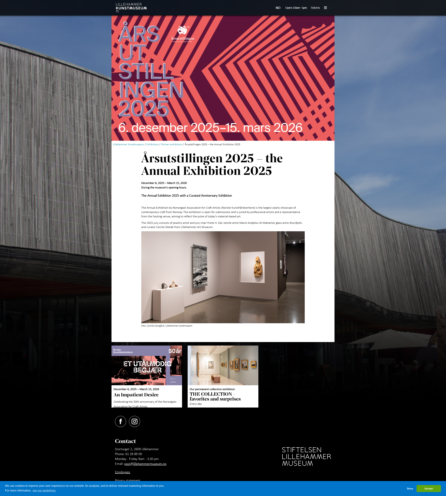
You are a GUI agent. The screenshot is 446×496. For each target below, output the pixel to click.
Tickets (315, 7)
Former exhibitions (171, 144)
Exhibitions (152, 144)
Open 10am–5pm (296, 7)
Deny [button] (410, 488)
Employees (122, 472)
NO (278, 8)
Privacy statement (127, 480)
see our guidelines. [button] (44, 490)
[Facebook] (122, 421)
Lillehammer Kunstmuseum (128, 144)
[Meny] (326, 7)
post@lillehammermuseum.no (145, 464)
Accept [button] (429, 488)
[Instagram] (136, 421)
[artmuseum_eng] (131, 8)
